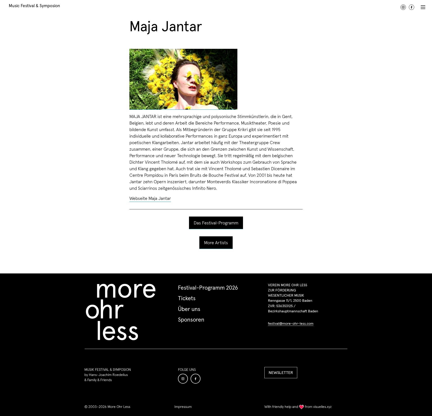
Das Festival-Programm (216, 223)
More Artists (216, 243)
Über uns (189, 309)
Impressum (183, 407)
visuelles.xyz (322, 406)
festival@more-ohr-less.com (290, 323)
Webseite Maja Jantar (150, 198)
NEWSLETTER (281, 372)
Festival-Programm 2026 (208, 287)
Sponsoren (191, 319)
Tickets (187, 298)
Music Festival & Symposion (34, 5)
